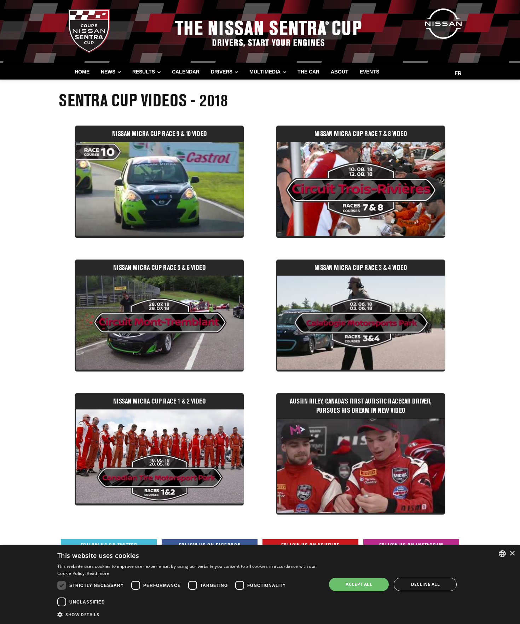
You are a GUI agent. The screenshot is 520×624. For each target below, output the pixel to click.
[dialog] (260, 584)
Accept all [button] (359, 584)
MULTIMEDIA (265, 72)
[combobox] (502, 553)
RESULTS (143, 72)
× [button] (512, 553)
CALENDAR (186, 72)
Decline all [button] (425, 584)
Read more (98, 573)
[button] (187, 614)
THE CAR (308, 72)
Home (82, 72)
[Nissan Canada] (443, 23)
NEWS (108, 72)
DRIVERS (221, 72)
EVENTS (369, 72)
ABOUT (339, 72)
